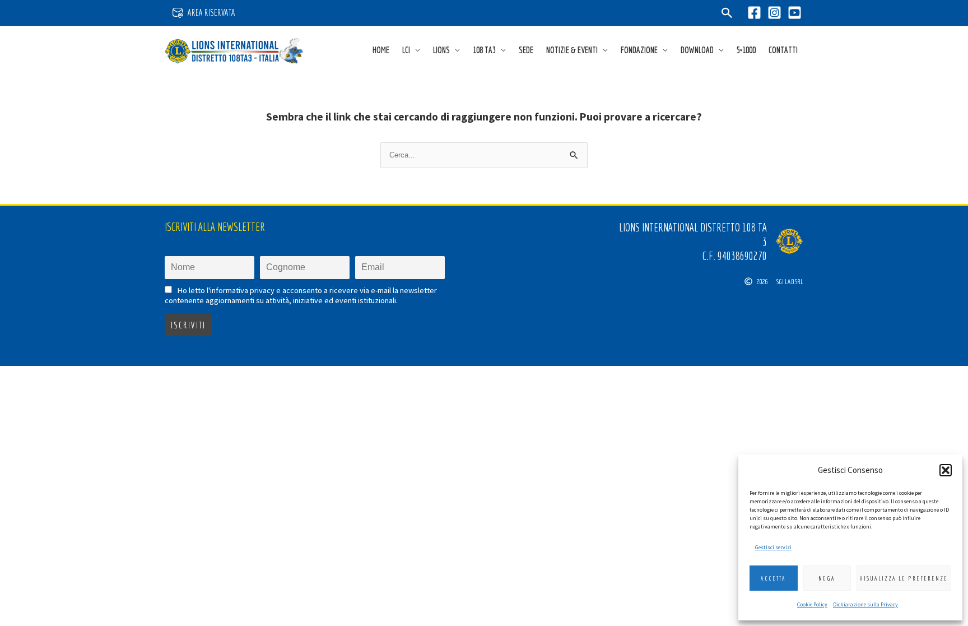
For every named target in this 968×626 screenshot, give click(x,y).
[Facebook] (754, 12)
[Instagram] (774, 12)
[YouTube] (794, 12)
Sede (526, 50)
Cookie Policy (812, 604)
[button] (945, 470)
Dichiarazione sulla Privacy (865, 604)
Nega (826, 578)
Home (381, 50)
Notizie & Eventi (572, 50)
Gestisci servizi (773, 547)
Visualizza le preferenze (904, 578)
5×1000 (746, 50)
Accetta (773, 578)
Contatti (783, 50)
